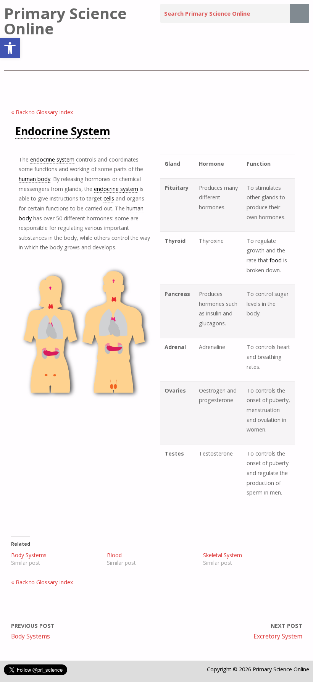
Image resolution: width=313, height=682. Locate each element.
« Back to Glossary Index (42, 112)
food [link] (275, 260)
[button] (10, 48)
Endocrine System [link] (62, 131)
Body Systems (29, 555)
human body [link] (34, 179)
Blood (114, 555)
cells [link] (108, 198)
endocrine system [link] (52, 159)
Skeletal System (222, 555)
